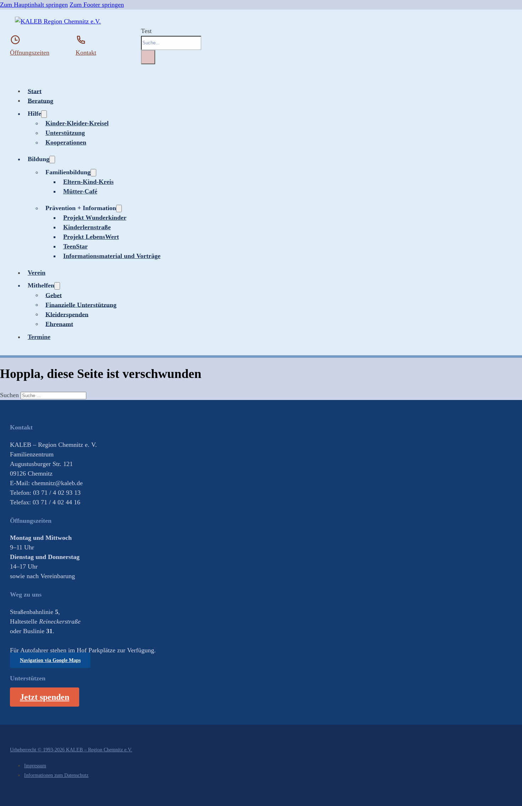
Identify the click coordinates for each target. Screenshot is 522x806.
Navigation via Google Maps (50, 660)
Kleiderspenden (66, 314)
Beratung (40, 100)
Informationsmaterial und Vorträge (112, 255)
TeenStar (75, 246)
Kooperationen (65, 142)
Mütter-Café (80, 191)
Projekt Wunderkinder (94, 217)
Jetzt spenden (44, 697)
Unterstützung (65, 132)
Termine (39, 336)
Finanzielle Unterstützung (80, 304)
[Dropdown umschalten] (44, 114)
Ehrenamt (59, 323)
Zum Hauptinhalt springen (34, 4)
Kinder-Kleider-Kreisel (77, 123)
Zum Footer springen (97, 4)
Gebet (53, 294)
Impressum (35, 765)
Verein (36, 272)
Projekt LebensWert (91, 236)
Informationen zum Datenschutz (56, 775)
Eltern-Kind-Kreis (88, 181)
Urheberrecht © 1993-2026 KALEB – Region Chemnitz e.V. (71, 749)
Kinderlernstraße (87, 227)
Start (35, 90)
